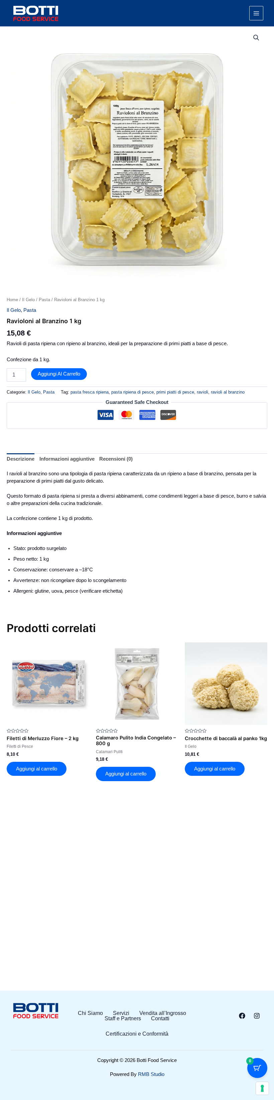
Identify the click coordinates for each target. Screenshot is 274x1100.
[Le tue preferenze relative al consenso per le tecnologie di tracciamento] (262, 1088)
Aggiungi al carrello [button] (36, 768)
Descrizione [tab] (20, 459)
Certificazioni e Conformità (137, 1034)
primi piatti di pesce (175, 392)
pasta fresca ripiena (90, 392)
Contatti (160, 1018)
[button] (256, 38)
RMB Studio (151, 1074)
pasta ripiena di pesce (132, 392)
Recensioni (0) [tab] (116, 459)
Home (12, 299)
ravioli (202, 392)
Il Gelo (28, 299)
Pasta (44, 299)
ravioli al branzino (228, 392)
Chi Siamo (90, 1013)
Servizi (121, 1013)
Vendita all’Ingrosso (162, 1013)
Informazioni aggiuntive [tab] (67, 459)
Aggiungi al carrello (59, 374)
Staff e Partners (123, 1018)
